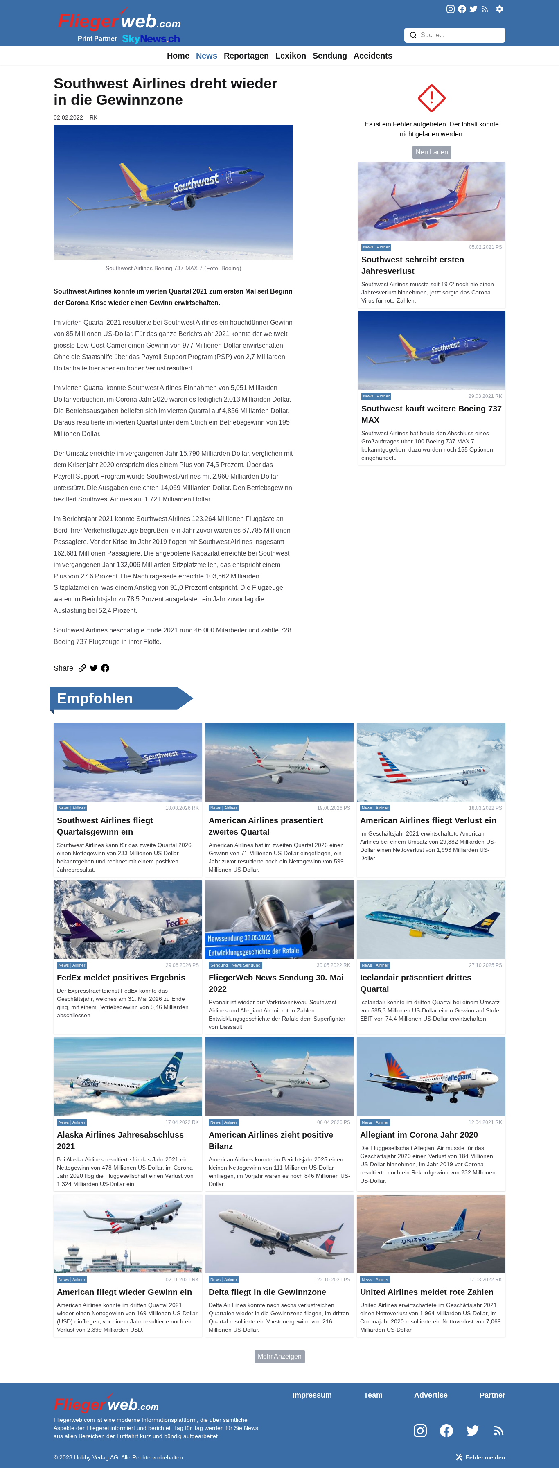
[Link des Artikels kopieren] (82, 668)
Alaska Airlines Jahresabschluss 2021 (109, 1042)
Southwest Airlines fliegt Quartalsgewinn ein (117, 727)
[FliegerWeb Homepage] (118, 18)
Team (373, 1395)
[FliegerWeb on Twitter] (473, 9)
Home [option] (178, 55)
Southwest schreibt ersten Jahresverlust (415, 166)
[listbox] (178, 55)
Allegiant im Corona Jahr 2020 (401, 1042)
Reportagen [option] (246, 55)
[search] (413, 35)
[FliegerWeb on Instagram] (450, 9)
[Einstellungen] (499, 9)
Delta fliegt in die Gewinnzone (249, 1199)
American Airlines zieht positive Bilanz (260, 1042)
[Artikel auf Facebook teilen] (105, 668)
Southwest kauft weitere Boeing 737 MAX (418, 315)
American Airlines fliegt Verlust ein (406, 727)
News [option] (206, 55)
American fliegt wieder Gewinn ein (103, 1199)
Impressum (312, 1395)
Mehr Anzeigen (280, 1356)
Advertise (431, 1395)
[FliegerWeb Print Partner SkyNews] (149, 38)
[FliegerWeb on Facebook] (462, 9)
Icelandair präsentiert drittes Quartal (408, 884)
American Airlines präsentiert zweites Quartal (270, 727)
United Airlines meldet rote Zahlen (406, 1199)
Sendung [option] (330, 55)
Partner (492, 1395)
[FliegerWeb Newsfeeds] (485, 9)
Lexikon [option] (290, 55)
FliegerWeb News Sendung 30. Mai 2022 (265, 884)
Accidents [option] (373, 55)
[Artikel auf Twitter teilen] (94, 668)
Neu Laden (432, 152)
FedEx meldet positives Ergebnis (101, 884)
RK (93, 117)
